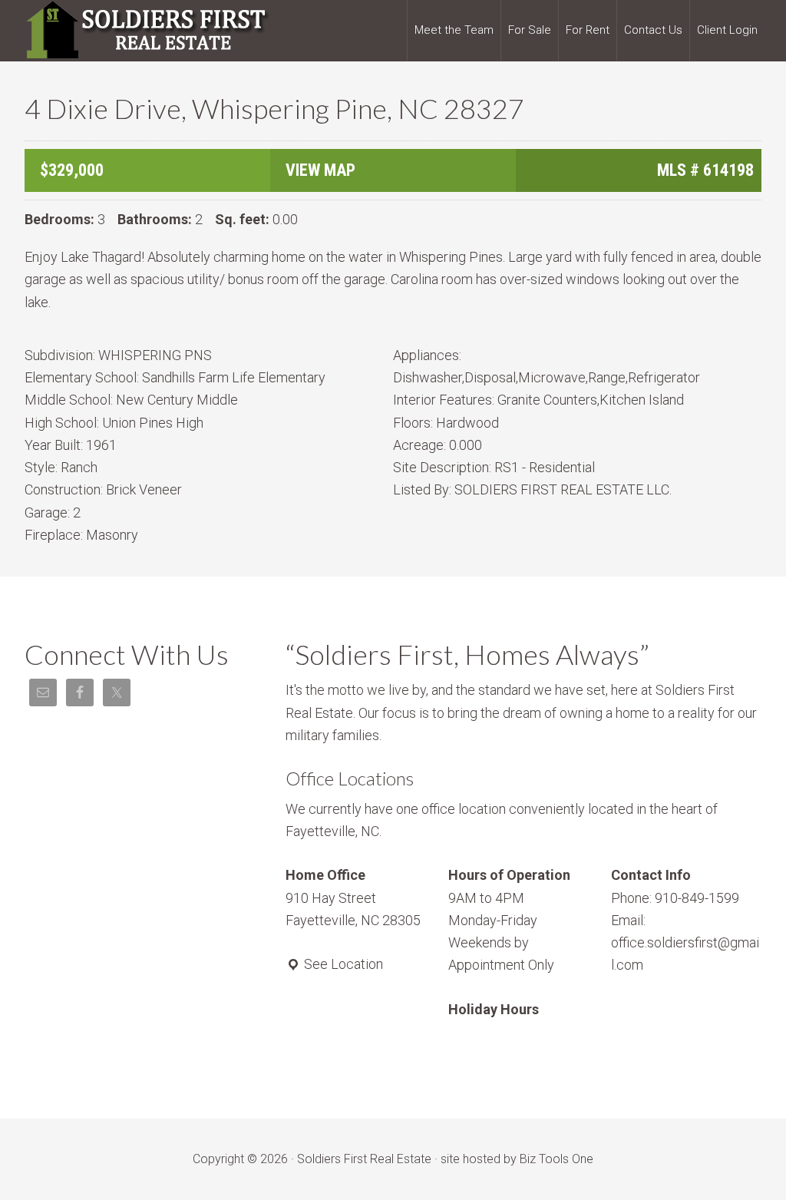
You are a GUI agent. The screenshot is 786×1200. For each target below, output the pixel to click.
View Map (320, 170)
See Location (342, 964)
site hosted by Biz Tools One (517, 1159)
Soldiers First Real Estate (147, 30)
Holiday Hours (493, 1009)
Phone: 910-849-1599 (675, 898)
